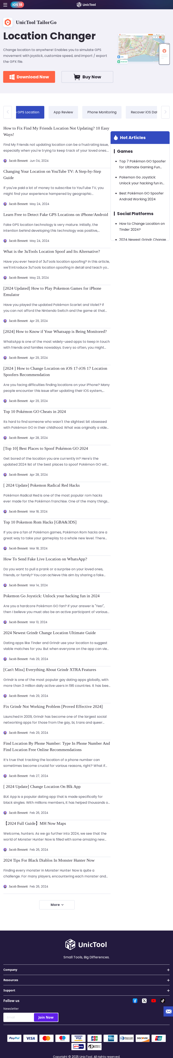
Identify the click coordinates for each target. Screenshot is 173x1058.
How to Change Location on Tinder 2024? (142, 226)
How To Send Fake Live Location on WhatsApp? (45, 559)
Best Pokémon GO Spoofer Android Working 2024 (141, 196)
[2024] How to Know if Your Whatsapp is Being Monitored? (55, 331)
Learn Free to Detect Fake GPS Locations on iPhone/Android (55, 214)
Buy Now (91, 77)
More (55, 904)
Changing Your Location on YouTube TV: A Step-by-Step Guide (52, 174)
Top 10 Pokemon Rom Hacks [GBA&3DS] (40, 522)
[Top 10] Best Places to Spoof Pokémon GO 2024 (45, 448)
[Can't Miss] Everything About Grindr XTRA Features (49, 669)
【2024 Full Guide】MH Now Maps (34, 823)
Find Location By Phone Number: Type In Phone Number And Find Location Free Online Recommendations (56, 746)
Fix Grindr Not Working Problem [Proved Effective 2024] (53, 706)
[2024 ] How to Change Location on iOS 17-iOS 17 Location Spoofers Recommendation (55, 371)
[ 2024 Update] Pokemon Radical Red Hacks (41, 485)
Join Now (46, 1017)
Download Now (33, 77)
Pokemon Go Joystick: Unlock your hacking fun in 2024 (51, 595)
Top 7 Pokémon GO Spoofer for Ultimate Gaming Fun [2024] (142, 164)
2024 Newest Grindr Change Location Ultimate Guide (49, 632)
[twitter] (144, 1000)
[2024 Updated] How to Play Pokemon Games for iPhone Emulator (52, 291)
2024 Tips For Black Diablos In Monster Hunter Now (49, 860)
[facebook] (135, 1000)
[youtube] (153, 1000)
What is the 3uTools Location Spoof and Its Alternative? (51, 251)
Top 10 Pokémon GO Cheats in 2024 (34, 411)
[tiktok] (162, 1000)
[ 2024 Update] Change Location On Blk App (42, 786)
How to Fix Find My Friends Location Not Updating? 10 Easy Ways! (56, 131)
